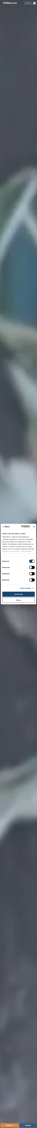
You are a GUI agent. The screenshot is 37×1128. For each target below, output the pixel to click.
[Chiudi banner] (34, 526)
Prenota (28, 3)
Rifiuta (18, 600)
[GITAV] (10, 3)
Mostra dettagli (25, 588)
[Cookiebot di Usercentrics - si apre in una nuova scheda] (22, 526)
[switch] (32, 567)
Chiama (28, 1125)
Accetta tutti (18, 594)
